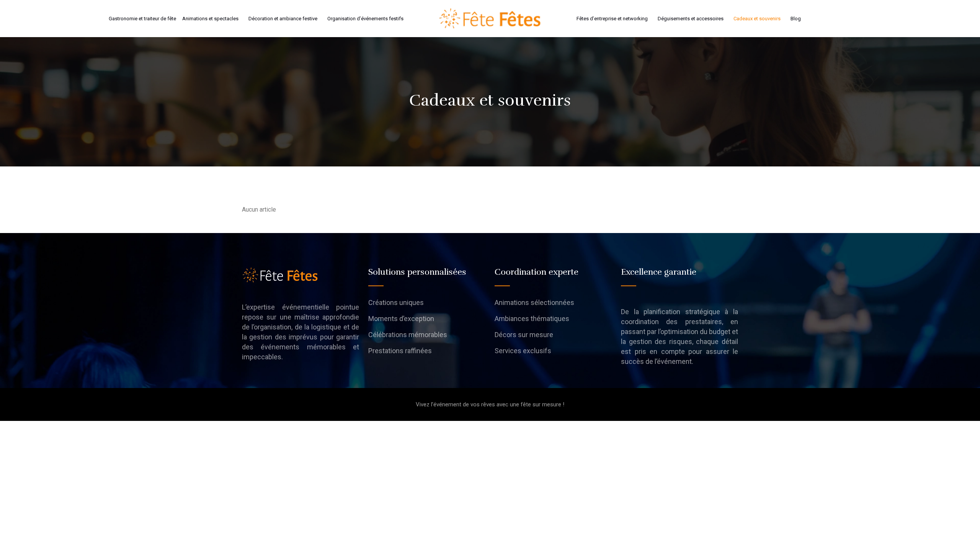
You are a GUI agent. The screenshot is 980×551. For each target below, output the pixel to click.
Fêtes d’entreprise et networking (612, 18)
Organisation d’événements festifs (365, 18)
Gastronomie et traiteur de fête (142, 18)
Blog (796, 18)
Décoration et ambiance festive (282, 18)
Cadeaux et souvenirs (757, 18)
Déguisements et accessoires (691, 18)
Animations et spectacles (210, 18)
